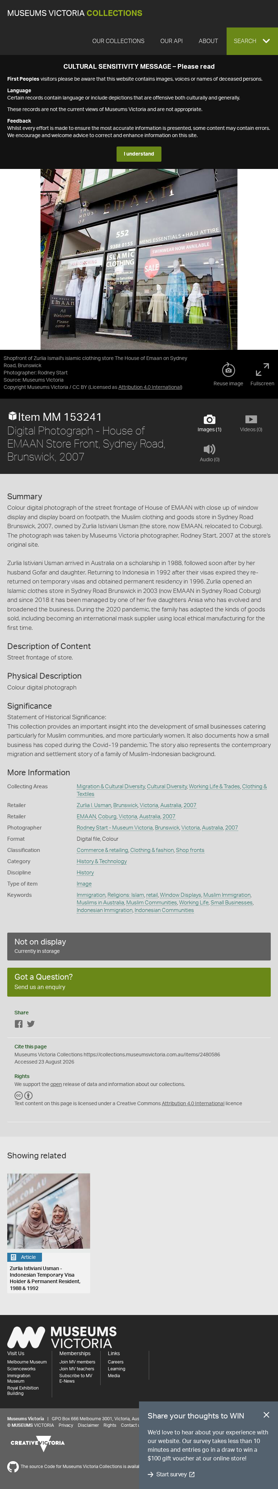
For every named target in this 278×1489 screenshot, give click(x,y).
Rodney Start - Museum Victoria (115, 828)
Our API (171, 41)
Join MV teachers (76, 1369)
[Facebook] (18, 1025)
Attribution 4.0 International (149, 387)
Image (84, 884)
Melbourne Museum (27, 1362)
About (208, 41)
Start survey (171, 1474)
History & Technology (102, 861)
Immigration (91, 895)
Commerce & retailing (102, 850)
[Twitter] (30, 1025)
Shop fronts (190, 850)
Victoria (149, 805)
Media (114, 1376)
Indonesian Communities (164, 910)
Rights (110, 1425)
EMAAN (86, 816)
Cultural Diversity (167, 786)
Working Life (193, 902)
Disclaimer (88, 1425)
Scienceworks (21, 1369)
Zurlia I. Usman (94, 805)
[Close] (266, 1416)
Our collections (118, 41)
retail (152, 895)
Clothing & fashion (152, 850)
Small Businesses (232, 902)
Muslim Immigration (226, 895)
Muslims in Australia (100, 902)
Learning (116, 1369)
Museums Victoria (74, 13)
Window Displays (180, 895)
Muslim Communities (151, 902)
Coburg (107, 816)
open (56, 1084)
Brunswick (125, 805)
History (85, 872)
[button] (252, 41)
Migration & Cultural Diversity (111, 786)
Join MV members (77, 1362)
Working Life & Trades (214, 786)
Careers (115, 1362)
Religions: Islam (126, 895)
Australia (170, 805)
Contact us (132, 1425)
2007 (190, 805)
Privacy (66, 1425)
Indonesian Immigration (104, 910)
